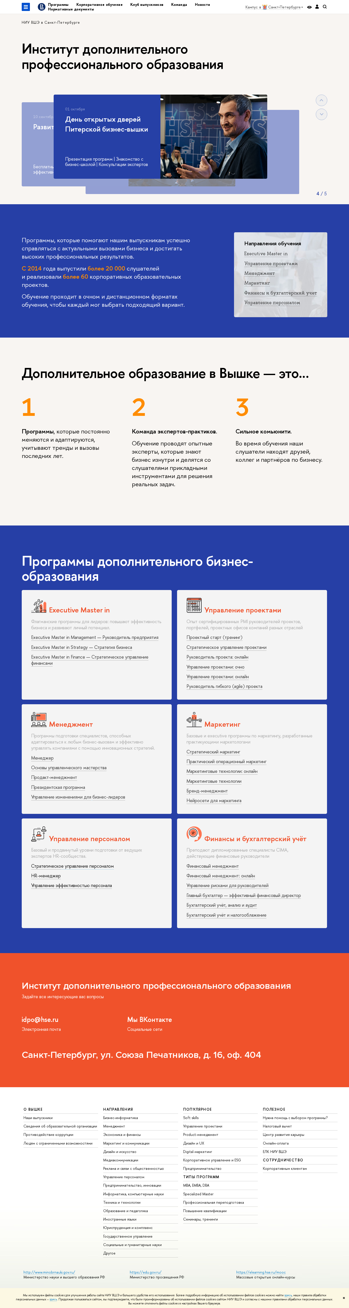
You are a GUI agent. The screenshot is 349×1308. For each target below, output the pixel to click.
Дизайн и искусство (119, 1151)
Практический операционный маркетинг (226, 761)
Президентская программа (58, 787)
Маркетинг (257, 283)
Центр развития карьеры (283, 1134)
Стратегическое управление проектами (226, 647)
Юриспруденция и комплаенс (128, 1227)
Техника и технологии (122, 1202)
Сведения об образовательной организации (60, 1126)
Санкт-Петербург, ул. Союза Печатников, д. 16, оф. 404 (141, 1055)
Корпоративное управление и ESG (212, 1160)
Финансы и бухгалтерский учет (280, 293)
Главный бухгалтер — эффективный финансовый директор (244, 895)
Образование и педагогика (125, 1210)
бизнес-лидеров (108, 797)
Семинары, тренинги (200, 1219)
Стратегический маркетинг (213, 752)
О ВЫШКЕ (33, 1109)
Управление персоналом (272, 303)
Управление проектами (271, 264)
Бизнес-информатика (120, 1117)
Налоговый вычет (277, 1126)
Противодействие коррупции (48, 1134)
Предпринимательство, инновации (132, 1185)
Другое (109, 1253)
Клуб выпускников (147, 4)
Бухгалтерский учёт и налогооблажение (226, 915)
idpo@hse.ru (40, 1019)
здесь (288, 1295)
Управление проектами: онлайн (218, 676)
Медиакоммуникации (120, 1160)
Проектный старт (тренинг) (214, 637)
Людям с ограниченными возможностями (58, 1143)
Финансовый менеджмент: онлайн (221, 876)
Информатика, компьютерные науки (133, 1193)
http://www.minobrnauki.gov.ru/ (49, 1272)
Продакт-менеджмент (54, 777)
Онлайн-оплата (276, 1143)
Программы (58, 4)
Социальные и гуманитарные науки (132, 1244)
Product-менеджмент (200, 1134)
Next (321, 114)
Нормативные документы (71, 9)
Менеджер (42, 758)
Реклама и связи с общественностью (133, 1168)
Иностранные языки (119, 1219)
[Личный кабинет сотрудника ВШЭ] (317, 7)
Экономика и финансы (122, 1134)
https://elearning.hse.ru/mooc (261, 1272)
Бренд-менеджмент (207, 791)
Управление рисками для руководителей (228, 885)
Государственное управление (128, 1236)
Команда (179, 4)
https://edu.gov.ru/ (145, 1272)
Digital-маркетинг (197, 1151)
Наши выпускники (38, 1117)
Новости (202, 4)
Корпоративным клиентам (285, 1168)
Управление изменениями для (61, 797)
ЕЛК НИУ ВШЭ (275, 1151)
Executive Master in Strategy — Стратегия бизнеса (81, 647)
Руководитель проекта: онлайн (217, 657)
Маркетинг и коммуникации (126, 1143)
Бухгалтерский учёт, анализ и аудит (222, 905)
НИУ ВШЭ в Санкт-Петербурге (51, 22)
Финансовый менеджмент (213, 866)
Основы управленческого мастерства (69, 767)
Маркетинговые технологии (214, 781)
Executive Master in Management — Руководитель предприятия (94, 637)
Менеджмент (259, 273)
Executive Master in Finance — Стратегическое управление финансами (89, 660)
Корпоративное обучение (99, 4)
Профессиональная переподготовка (213, 1202)
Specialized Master (198, 1193)
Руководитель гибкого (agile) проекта (224, 686)
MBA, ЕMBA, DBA (196, 1185)
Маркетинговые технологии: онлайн (222, 771)
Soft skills (191, 1117)
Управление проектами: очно (216, 667)
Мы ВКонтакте (149, 1019)
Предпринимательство (202, 1168)
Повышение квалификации (205, 1210)
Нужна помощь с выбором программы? (295, 1117)
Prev (321, 100)
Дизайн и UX (193, 1143)
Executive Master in (266, 254)
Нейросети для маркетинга (214, 800)
